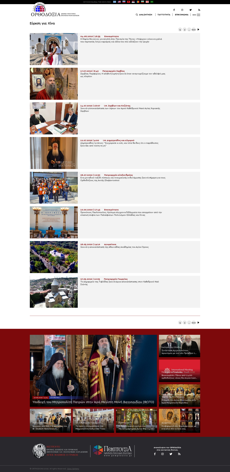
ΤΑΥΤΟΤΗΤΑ (163, 15)
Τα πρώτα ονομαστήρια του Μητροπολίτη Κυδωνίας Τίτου (90, 427)
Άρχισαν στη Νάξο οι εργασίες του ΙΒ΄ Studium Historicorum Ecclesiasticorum (49, 427)
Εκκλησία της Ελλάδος (171, 347)
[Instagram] (179, 10)
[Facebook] (171, 10)
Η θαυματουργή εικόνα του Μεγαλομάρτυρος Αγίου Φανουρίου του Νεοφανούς (136, 427)
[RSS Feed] (196, 10)
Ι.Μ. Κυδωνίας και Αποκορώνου (89, 423)
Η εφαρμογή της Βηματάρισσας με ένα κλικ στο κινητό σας (179, 427)
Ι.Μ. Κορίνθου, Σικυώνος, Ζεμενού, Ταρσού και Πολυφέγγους (177, 396)
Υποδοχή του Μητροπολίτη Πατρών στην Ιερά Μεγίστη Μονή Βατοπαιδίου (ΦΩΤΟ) (93, 402)
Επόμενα (198, 29)
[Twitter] (188, 10)
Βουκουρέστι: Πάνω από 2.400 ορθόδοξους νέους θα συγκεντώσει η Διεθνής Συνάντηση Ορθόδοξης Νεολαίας (179, 376)
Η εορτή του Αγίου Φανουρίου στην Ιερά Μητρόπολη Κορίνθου (179, 401)
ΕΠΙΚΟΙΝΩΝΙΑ (181, 15)
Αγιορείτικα (54, 397)
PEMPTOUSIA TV (125, 423)
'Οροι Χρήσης (73, 469)
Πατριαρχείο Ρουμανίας (172, 372)
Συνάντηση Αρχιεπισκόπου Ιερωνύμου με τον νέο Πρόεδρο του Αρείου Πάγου (179, 352)
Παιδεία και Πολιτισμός (42, 423)
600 (194, 30)
